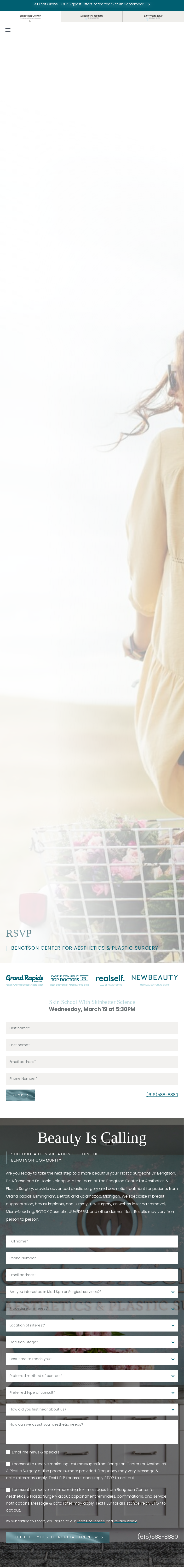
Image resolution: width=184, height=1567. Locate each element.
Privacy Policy (125, 1521)
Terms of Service (91, 1521)
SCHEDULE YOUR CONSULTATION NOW (55, 1537)
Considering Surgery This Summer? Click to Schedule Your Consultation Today (91, 4)
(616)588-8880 (162, 1095)
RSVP (18, 1095)
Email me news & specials (35, 1452)
